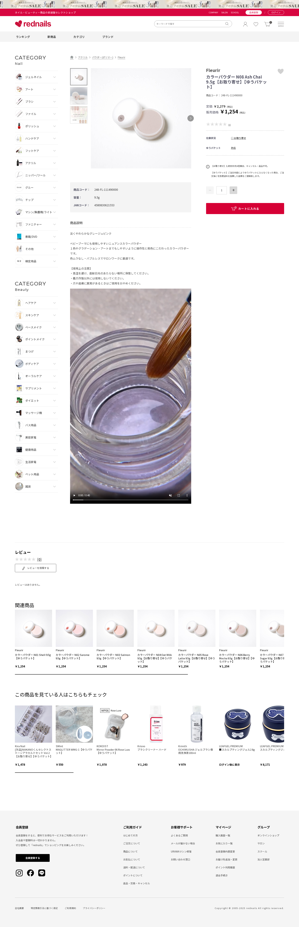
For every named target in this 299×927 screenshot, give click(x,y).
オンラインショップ (268, 835)
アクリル (83, 57)
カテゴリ (79, 37)
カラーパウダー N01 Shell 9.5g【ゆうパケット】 (33, 656)
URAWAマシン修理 (181, 851)
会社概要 (19, 908)
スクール (262, 851)
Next (190, 118)
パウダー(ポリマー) (102, 57)
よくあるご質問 (179, 835)
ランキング (23, 37)
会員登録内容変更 (225, 851)
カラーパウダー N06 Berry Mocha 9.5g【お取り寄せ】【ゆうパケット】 (237, 658)
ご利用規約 (70, 908)
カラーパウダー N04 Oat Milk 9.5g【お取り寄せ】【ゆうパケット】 (154, 658)
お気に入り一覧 (224, 843)
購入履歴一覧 (223, 835)
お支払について (131, 859)
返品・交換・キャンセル (136, 883)
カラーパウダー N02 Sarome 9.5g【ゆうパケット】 (72, 656)
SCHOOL (235, 12)
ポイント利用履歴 (225, 867)
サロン (261, 843)
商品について (130, 851)
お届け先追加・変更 (226, 859)
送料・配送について (134, 867)
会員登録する (32, 858)
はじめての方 (130, 835)
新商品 (51, 37)
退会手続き (222, 875)
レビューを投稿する (38, 568)
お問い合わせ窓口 (180, 859)
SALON (224, 12)
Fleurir (121, 57)
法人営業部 (263, 859)
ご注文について (131, 843)
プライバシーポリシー (94, 908)
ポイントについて (133, 875)
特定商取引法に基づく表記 (44, 908)
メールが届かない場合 (183, 843)
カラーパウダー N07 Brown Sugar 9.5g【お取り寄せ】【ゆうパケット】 (277, 658)
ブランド (108, 37)
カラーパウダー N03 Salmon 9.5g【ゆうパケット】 (113, 656)
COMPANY (213, 12)
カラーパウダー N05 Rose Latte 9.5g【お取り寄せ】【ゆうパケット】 (196, 658)
